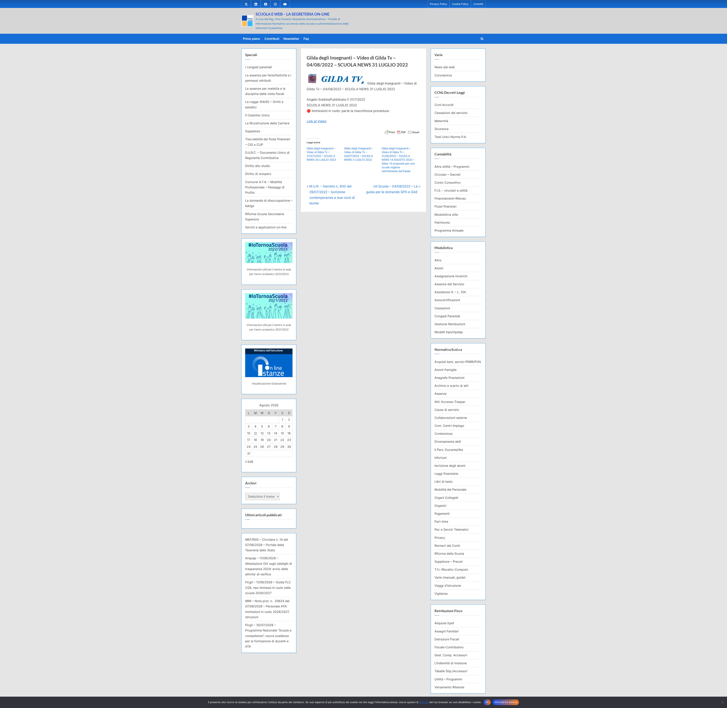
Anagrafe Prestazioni (449, 378)
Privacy (439, 538)
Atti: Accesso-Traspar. (450, 402)
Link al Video (316, 121)
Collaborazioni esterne (450, 418)
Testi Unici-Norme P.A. (450, 137)
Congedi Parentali (447, 316)
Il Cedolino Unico (257, 115)
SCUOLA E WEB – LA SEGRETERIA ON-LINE (292, 14)
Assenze (440, 394)
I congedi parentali (258, 67)
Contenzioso (443, 433)
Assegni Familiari (446, 631)
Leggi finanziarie (446, 473)
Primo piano (251, 39)
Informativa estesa (506, 702)
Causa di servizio (446, 410)
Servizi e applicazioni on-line (265, 227)
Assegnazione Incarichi (450, 276)
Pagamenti (442, 513)
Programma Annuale (448, 230)
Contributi (271, 39)
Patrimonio (442, 222)
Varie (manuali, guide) (450, 577)
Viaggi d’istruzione (447, 585)
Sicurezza (441, 129)
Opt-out (424, 702)
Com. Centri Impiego (449, 426)
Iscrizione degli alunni (449, 466)
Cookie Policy (460, 3)
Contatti (478, 3)
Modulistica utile (446, 214)
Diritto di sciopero (258, 174)
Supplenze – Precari (448, 561)
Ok (487, 702)
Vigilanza (441, 593)
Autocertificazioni (447, 300)
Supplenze (252, 131)
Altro (438, 260)
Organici (440, 506)
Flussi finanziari (445, 206)
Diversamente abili (447, 441)
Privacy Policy (438, 3)
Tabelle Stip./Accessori (450, 671)
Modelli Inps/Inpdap (448, 332)
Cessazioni (442, 308)
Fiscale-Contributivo (449, 647)
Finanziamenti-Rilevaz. (450, 198)
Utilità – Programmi (448, 679)
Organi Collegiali (446, 498)
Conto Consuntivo (447, 182)
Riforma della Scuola (449, 553)
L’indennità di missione (450, 663)
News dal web (444, 67)
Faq (306, 39)
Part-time (441, 521)
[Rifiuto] (722, 702)
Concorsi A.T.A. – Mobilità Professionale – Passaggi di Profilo (264, 187)
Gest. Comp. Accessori (450, 655)
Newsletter (291, 39)
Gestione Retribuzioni (449, 324)
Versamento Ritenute (449, 687)
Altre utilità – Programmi (451, 166)
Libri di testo (443, 481)
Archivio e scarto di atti (451, 386)
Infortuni (440, 458)
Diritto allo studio (257, 166)
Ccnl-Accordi (443, 105)
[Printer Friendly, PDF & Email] (402, 131)
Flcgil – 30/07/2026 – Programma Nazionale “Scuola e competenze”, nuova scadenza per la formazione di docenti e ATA (268, 635)
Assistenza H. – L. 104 (450, 292)
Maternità (441, 121)
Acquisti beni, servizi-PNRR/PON (457, 362)
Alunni (438, 268)
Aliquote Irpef (444, 623)
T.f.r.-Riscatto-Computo (451, 569)
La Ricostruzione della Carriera (267, 123)
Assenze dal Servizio (449, 284)
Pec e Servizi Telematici (451, 529)
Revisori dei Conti (447, 545)
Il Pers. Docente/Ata (448, 450)
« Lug (249, 461)
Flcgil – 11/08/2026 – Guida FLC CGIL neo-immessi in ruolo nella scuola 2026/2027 (268, 587)
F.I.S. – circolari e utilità (450, 190)
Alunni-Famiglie (445, 370)
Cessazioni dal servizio (450, 113)
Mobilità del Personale (450, 489)
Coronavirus (443, 75)
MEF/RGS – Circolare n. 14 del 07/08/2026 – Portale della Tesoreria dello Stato (266, 545)
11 (255, 433)
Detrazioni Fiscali (446, 639)
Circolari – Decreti (447, 174)
